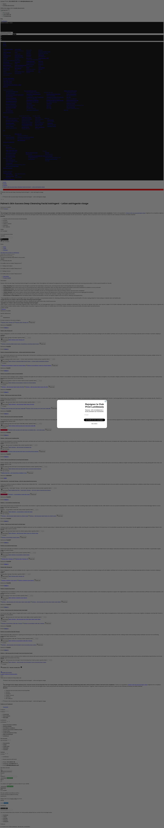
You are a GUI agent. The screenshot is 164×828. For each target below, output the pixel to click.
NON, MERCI (94, 423)
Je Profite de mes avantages (94, 419)
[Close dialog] (105, 401)
